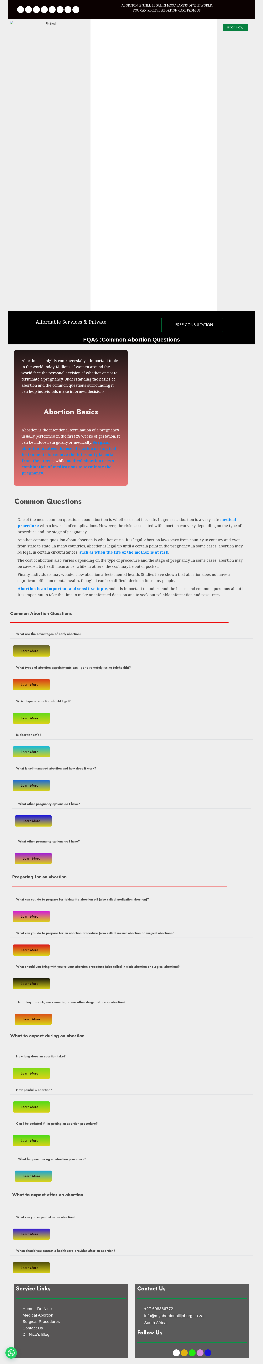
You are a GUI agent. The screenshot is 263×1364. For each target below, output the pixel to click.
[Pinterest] (52, 9)
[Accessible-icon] (67, 9)
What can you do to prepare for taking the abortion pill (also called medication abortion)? (82, 899)
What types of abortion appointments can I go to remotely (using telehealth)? (73, 667)
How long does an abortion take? (41, 1056)
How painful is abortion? (34, 1090)
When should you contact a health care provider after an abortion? (65, 1251)
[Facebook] (20, 9)
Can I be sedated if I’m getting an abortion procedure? (57, 1123)
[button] (131, 634)
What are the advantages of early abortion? (48, 634)
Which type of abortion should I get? (43, 701)
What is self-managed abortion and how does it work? (56, 768)
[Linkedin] (36, 9)
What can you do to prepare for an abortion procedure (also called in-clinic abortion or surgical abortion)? (95, 933)
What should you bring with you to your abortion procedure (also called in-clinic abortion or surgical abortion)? (98, 966)
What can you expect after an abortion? (45, 1217)
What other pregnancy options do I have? (49, 804)
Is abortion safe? (28, 735)
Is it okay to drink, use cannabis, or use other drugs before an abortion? (72, 1002)
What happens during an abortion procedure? (52, 1159)
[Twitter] (28, 9)
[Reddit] (75, 9)
